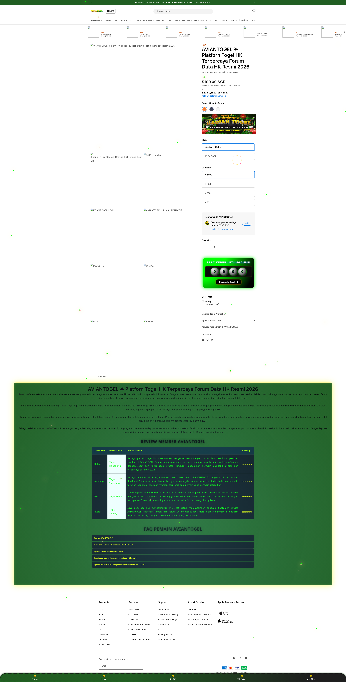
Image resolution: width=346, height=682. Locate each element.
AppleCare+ (133, 609)
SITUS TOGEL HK (229, 20)
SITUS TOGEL (212, 20)
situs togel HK (46, 428)
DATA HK (103, 639)
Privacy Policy (165, 634)
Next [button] (254, 2)
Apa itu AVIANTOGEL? (103, 538)
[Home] (97, 11)
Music (101, 629)
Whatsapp (242, 679)
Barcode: (222, 72)
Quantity (206, 240)
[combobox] (183, 11)
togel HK (109, 417)
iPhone (102, 619)
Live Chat (311, 679)
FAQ (160, 629)
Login (104, 679)
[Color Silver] (218, 109)
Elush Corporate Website (200, 624)
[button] (97, 20)
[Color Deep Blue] (211, 109)
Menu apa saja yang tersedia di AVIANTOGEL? (113, 545)
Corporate (133, 614)
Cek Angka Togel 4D (228, 282)
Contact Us (163, 624)
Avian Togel (67, 406)
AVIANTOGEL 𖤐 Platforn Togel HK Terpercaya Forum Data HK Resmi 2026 (173, 2)
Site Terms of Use (166, 639)
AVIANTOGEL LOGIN (131, 20)
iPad (101, 614)
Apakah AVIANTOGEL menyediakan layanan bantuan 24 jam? (119, 565)
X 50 (207, 202)
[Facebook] (204, 341)
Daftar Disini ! (205, 2)
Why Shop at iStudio (198, 619)
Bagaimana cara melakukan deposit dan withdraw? (115, 558)
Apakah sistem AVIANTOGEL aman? (109, 551)
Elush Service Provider (139, 624)
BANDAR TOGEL (213, 147)
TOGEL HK (180, 20)
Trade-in (132, 634)
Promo (35, 679)
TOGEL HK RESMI (195, 20)
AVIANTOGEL (97, 20)
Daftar (173, 679)
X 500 (208, 193)
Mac (101, 609)
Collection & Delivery (168, 614)
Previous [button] (92, 2)
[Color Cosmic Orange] (204, 109)
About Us (192, 609)
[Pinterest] (213, 341)
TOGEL (169, 20)
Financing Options (137, 629)
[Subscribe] (140, 666)
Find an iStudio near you (199, 614)
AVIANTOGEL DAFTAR (153, 20)
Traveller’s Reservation (139, 639)
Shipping (218, 86)
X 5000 (208, 174)
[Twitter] (208, 341)
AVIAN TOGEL (112, 20)
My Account (164, 609)
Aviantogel (24, 394)
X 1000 (208, 184)
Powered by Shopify (239, 672)
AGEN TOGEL (211, 156)
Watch (102, 624)
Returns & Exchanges (168, 619)
